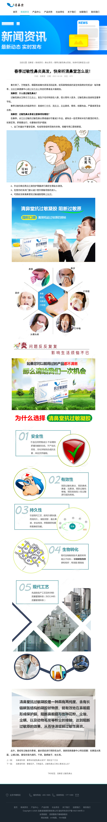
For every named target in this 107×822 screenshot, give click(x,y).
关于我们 (72, 11)
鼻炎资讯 (48, 62)
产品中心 (36, 11)
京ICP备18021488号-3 (75, 810)
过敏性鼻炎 (67, 773)
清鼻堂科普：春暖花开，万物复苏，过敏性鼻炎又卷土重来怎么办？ (43, 763)
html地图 (62, 817)
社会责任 (60, 11)
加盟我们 (83, 11)
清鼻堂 (30, 62)
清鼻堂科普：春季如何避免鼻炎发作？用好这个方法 (37, 760)
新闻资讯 (25, 11)
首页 (15, 11)
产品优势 (48, 11)
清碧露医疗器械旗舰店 (58, 814)
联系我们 (95, 11)
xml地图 (53, 817)
